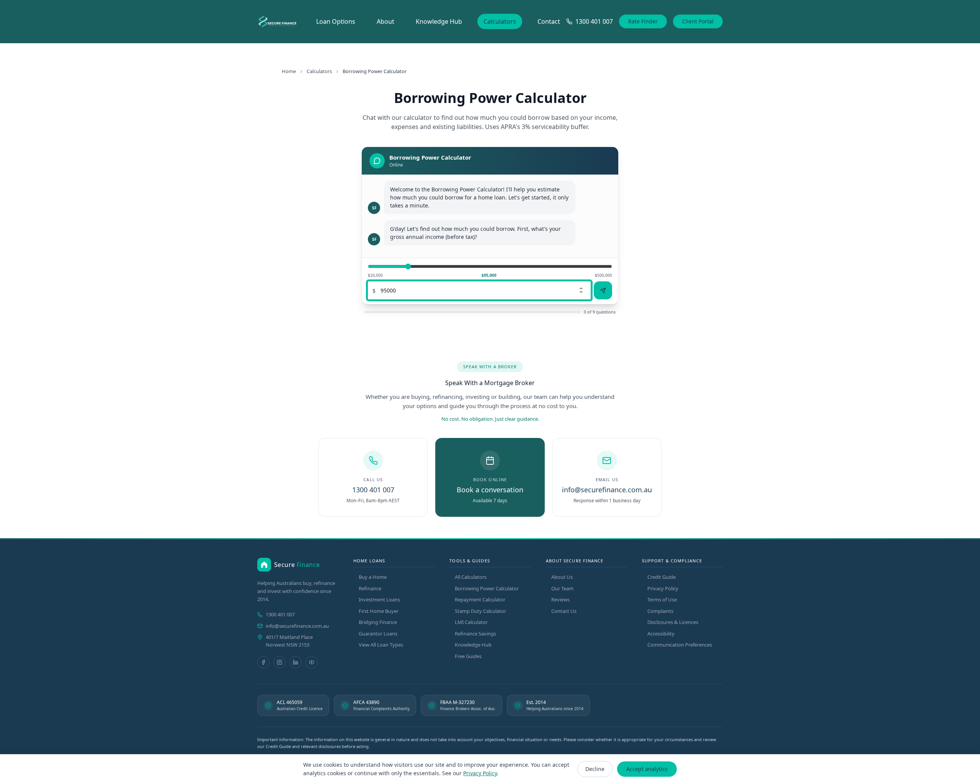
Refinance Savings (475, 633)
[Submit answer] (603, 290)
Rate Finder (643, 21)
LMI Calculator (471, 622)
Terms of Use (662, 599)
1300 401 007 (280, 614)
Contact (548, 21)
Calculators (499, 21)
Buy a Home (373, 576)
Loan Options (335, 21)
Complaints (660, 611)
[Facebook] (263, 662)
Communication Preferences (679, 644)
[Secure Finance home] (277, 21)
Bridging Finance (378, 622)
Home (289, 71)
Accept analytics (647, 769)
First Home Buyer (379, 611)
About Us (562, 576)
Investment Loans (379, 599)
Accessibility (661, 633)
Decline (594, 769)
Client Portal (698, 21)
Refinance (370, 588)
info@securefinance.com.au (297, 625)
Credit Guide (661, 576)
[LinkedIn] (295, 662)
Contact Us (564, 611)
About (385, 21)
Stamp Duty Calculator (480, 611)
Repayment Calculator (480, 599)
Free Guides (468, 656)
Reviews (560, 599)
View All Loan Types (381, 644)
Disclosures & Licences (672, 622)
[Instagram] (279, 662)
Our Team (562, 588)
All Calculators (471, 576)
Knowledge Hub (439, 21)
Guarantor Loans (378, 633)
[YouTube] (311, 662)
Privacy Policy (662, 588)
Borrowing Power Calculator (487, 588)
